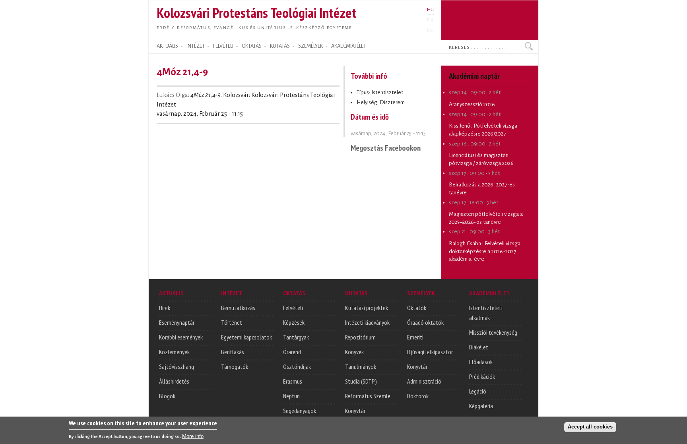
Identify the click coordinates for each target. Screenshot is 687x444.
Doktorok (418, 396)
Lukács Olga (172, 95)
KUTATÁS (280, 46)
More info (193, 436)
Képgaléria (481, 406)
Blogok (167, 396)
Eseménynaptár (176, 322)
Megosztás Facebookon (386, 148)
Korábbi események (181, 337)
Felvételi (293, 308)
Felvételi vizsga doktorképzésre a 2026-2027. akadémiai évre (484, 251)
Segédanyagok (299, 411)
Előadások (481, 362)
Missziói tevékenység (493, 332)
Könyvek (354, 352)
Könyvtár (355, 411)
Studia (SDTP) (361, 381)
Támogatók (234, 366)
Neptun (291, 396)
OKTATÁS (252, 46)
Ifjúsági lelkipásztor (430, 352)
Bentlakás (232, 352)
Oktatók (416, 308)
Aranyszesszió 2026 (472, 104)
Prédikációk (482, 376)
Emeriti (415, 337)
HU (430, 9)
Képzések (294, 322)
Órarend (292, 352)
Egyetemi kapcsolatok (246, 337)
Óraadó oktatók (425, 322)
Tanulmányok (360, 366)
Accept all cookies (590, 427)
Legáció (477, 391)
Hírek (164, 308)
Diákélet (478, 347)
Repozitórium (360, 337)
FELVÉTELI (223, 46)
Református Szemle (367, 396)
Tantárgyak (296, 337)
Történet (231, 322)
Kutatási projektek (366, 308)
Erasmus (292, 381)
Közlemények (174, 352)
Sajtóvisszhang (176, 366)
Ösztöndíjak (297, 366)
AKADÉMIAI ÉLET (348, 46)
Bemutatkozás (238, 308)
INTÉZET (195, 46)
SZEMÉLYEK (310, 46)
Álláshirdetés (174, 381)
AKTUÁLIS (167, 46)
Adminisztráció (424, 381)
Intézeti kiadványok (367, 322)
